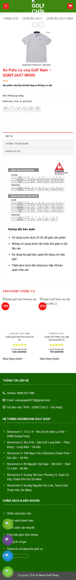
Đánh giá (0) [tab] (12, 151)
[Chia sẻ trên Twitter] (19, 109)
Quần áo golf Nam (59, 18)
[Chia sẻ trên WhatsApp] (6, 109)
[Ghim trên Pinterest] (31, 109)
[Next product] (34, 24)
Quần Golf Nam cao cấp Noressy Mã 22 (56, 338)
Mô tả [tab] (9, 136)
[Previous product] (41, 24)
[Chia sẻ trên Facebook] (12, 109)
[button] (6, 6)
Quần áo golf (32, 18)
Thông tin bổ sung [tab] (16, 143)
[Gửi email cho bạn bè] (25, 109)
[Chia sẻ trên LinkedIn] (38, 109)
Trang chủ (10, 18)
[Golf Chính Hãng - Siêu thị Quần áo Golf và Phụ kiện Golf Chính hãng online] (38, 6)
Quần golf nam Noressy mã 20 (19, 338)
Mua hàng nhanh (12, 358)
